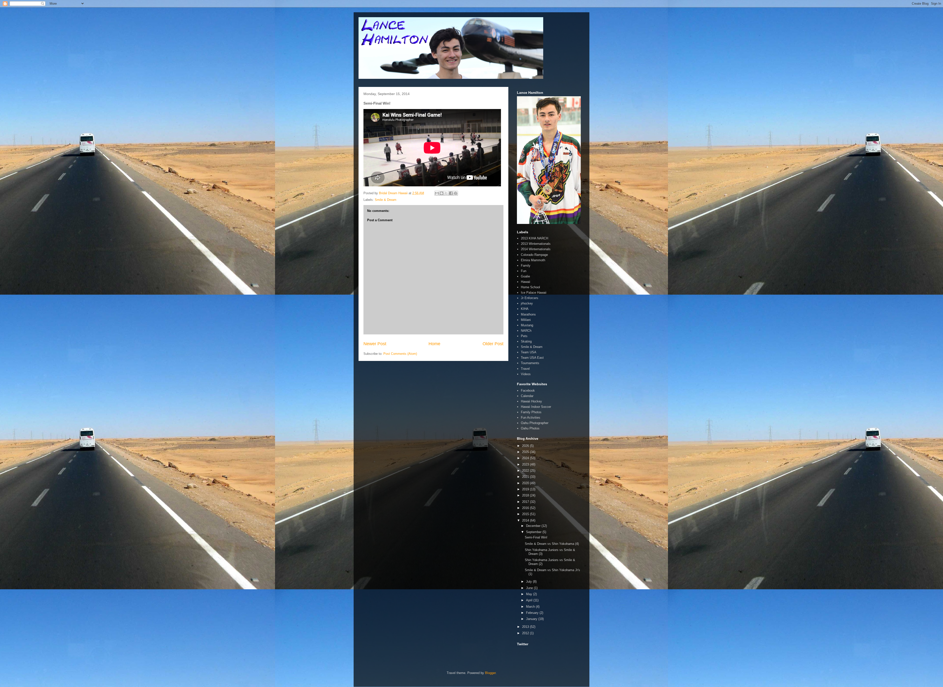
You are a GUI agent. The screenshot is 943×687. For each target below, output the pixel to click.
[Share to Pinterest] (455, 193)
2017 (526, 502)
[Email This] (436, 193)
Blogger (490, 673)
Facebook (528, 390)
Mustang (527, 325)
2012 (526, 633)
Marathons (528, 314)
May (529, 594)
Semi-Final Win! (536, 537)
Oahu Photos (530, 428)
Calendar (527, 396)
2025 (526, 452)
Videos (526, 374)
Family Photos (531, 412)
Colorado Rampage (534, 255)
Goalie (525, 276)
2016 (526, 508)
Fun (523, 271)
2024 (526, 458)
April (529, 600)
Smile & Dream (385, 200)
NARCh (526, 330)
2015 (526, 514)
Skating (526, 341)
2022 (526, 470)
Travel (525, 369)
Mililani (526, 320)
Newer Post (374, 343)
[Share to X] (446, 193)
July (529, 581)
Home (434, 343)
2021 (526, 477)
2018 (526, 495)
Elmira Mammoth (533, 260)
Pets (524, 336)
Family (525, 265)
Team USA (528, 352)
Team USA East (532, 357)
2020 (526, 483)
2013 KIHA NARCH (534, 238)
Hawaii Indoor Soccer (536, 407)
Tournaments (530, 363)
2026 (526, 446)
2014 (526, 520)
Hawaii (525, 282)
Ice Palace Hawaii (533, 292)
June (530, 588)
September (534, 532)
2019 (526, 489)
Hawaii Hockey (531, 401)
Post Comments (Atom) (400, 354)
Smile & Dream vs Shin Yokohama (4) (552, 544)
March (531, 606)
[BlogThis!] (441, 193)
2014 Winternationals (536, 249)
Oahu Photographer (534, 423)
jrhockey (527, 303)
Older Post (493, 343)
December (533, 526)
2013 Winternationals (536, 244)
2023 (526, 464)
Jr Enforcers (529, 298)
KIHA (524, 309)
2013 (526, 627)
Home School (530, 287)
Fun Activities (530, 417)
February (533, 613)
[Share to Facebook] (450, 193)
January (532, 619)
